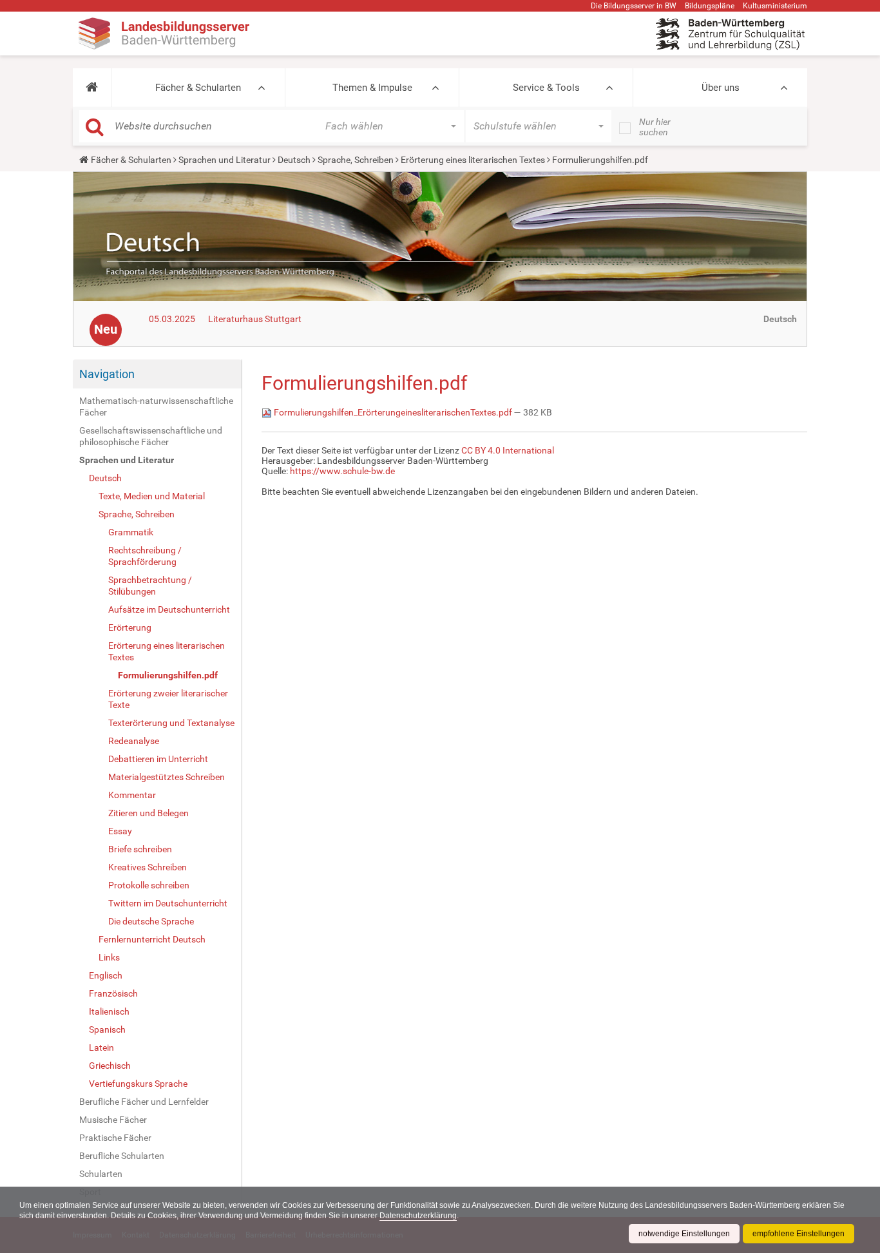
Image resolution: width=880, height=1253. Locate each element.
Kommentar (132, 795)
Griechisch (110, 1065)
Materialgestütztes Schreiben (166, 777)
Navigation (107, 374)
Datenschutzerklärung (418, 1215)
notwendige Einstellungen (684, 1233)
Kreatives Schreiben (147, 867)
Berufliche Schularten (121, 1156)
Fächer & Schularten (198, 87)
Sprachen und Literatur (224, 160)
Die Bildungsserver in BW (633, 5)
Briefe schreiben (140, 849)
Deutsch (294, 160)
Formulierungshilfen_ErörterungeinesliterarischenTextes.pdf (393, 412)
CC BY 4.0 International (507, 450)
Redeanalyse (133, 741)
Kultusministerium (775, 5)
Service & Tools (546, 87)
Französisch (113, 993)
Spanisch (107, 1029)
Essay (120, 831)
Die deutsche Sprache (151, 921)
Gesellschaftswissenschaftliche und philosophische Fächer (150, 436)
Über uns (721, 87)
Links (109, 957)
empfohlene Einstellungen (798, 1233)
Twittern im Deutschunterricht (167, 903)
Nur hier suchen (655, 127)
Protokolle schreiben (148, 885)
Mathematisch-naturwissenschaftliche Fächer (156, 406)
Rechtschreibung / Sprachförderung (145, 556)
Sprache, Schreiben (356, 160)
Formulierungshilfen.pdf (168, 675)
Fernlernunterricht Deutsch (152, 939)
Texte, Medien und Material (152, 496)
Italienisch (109, 1011)
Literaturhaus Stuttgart (254, 319)
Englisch (105, 975)
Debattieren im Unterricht (158, 759)
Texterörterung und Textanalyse (171, 723)
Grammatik (130, 532)
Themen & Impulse (372, 87)
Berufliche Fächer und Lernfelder (144, 1101)
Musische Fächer (113, 1119)
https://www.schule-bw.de (342, 471)
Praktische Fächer (115, 1138)
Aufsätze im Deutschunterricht (169, 609)
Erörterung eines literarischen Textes (473, 160)
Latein (101, 1047)
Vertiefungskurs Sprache (138, 1083)
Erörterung (129, 627)
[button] (92, 87)
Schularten (100, 1174)
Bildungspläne (709, 5)
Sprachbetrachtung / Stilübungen (150, 586)
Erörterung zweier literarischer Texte (168, 699)
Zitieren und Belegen (148, 813)
